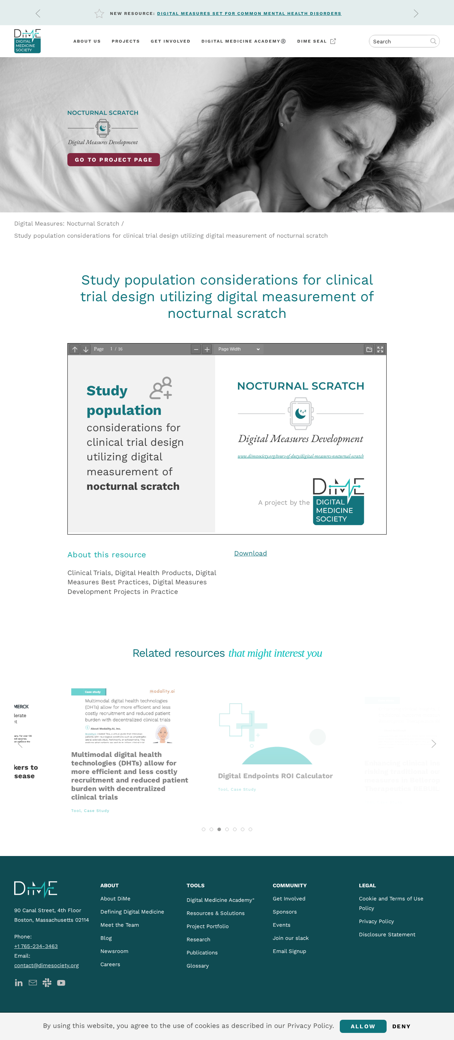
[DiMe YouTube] (61, 982)
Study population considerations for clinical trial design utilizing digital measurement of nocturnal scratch (171, 235)
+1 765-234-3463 (36, 946)
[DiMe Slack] (47, 982)
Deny (401, 1026)
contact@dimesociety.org (46, 965)
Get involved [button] (171, 41)
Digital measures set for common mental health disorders (249, 13)
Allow (363, 1026)
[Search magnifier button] (433, 41)
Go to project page (114, 159)
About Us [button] (87, 41)
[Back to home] (27, 41)
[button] (38, 13)
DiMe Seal (312, 41)
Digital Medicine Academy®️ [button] (244, 41)
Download (250, 553)
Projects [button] (126, 41)
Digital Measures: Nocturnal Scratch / (69, 223)
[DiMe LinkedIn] (18, 982)
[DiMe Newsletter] (32, 982)
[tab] (203, 829)
